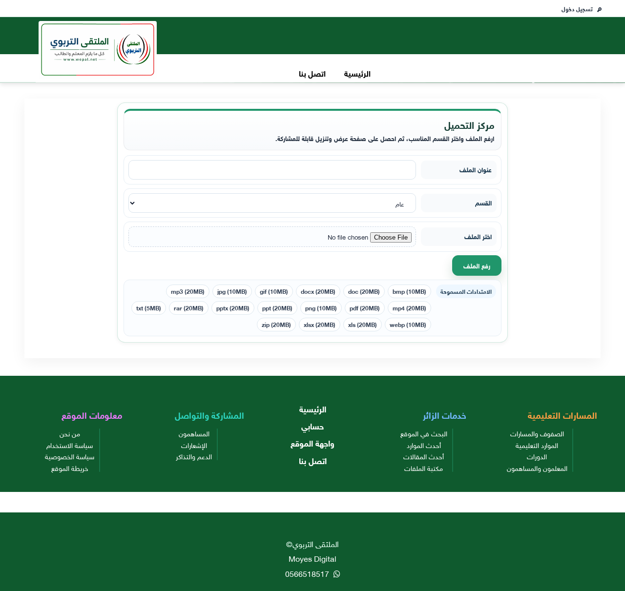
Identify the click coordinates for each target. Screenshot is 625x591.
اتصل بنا (312, 72)
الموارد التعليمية (537, 444)
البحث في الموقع (423, 433)
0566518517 (308, 573)
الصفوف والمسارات (537, 433)
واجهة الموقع (312, 442)
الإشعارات (194, 444)
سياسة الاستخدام (69, 444)
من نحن (70, 433)
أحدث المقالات (423, 455)
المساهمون (194, 433)
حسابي (312, 425)
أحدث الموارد (424, 444)
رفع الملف (476, 265)
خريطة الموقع (69, 467)
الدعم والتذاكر (194, 455)
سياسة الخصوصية (69, 455)
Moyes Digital (312, 558)
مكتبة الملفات (423, 467)
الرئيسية (357, 72)
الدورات (537, 455)
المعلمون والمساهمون (537, 467)
